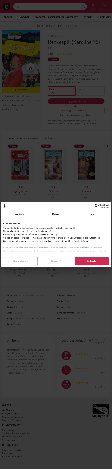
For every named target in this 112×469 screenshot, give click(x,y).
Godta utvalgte (20, 261)
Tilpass (54, 261)
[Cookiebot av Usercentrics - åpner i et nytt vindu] (97, 206)
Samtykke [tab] (19, 214)
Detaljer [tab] (56, 214)
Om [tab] (92, 214)
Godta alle (92, 261)
